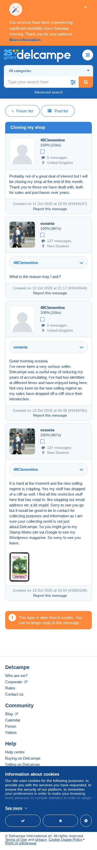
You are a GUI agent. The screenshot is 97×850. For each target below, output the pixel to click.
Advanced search (48, 92)
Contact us (14, 694)
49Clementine (52, 140)
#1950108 (77, 590)
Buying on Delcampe (22, 758)
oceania (47, 223)
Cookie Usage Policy (65, 839)
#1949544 (77, 288)
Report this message (50, 209)
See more (13, 808)
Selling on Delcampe (22, 764)
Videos (11, 732)
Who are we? (16, 675)
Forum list (24, 111)
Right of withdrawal (20, 843)
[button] (73, 82)
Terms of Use (16, 839)
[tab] (48, 263)
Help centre (15, 752)
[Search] (86, 82)
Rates (10, 688)
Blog (9, 714)
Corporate (14, 682)
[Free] (42, 151)
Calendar (12, 720)
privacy (41, 839)
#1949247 (77, 204)
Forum (10, 726)
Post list (61, 111)
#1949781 (77, 410)
